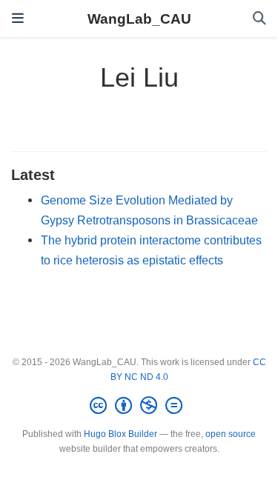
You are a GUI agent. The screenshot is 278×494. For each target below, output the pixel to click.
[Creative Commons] (139, 405)
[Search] (259, 18)
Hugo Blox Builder (120, 434)
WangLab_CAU (139, 18)
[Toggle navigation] (18, 18)
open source (230, 434)
